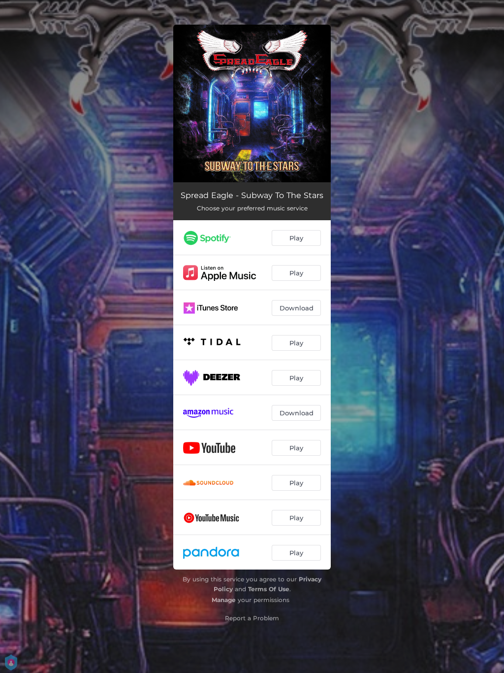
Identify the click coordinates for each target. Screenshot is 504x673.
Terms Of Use (268, 589)
